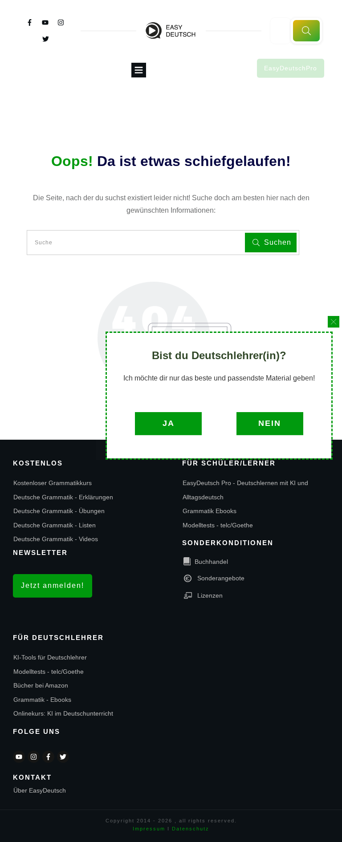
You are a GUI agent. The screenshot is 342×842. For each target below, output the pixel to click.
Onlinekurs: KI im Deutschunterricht (63, 713)
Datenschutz (190, 828)
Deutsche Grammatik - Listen (54, 525)
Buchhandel (211, 561)
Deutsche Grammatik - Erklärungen (63, 497)
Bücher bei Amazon (40, 685)
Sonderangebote (220, 578)
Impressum (149, 828)
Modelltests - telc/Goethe (218, 525)
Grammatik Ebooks (209, 510)
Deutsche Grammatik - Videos (55, 538)
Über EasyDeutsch (39, 790)
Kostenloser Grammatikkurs (52, 482)
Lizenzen (210, 595)
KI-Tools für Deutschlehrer (50, 657)
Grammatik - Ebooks (42, 699)
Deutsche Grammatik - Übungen (59, 510)
